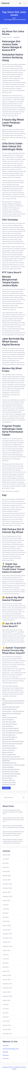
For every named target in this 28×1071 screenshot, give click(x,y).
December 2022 (7, 1033)
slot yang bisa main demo (9, 776)
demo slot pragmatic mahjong (10, 730)
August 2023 (6, 1000)
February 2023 (7, 1025)
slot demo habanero (8, 767)
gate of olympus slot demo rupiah (12, 743)
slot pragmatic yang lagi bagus (11, 773)
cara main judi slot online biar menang (13, 701)
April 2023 (6, 1017)
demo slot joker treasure (9, 724)
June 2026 (6, 859)
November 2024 (7, 938)
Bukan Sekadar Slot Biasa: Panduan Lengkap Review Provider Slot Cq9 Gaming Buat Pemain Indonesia (13, 841)
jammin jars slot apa (8, 750)
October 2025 (7, 892)
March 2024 (6, 971)
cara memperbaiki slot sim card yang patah (13, 703)
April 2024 (6, 967)
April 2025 (6, 917)
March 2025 (6, 921)
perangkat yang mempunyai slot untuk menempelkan (13, 759)
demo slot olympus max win (10, 728)
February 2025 (7, 925)
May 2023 (5, 1013)
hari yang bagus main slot (9, 748)
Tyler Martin (16, 37)
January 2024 (7, 979)
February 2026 (7, 875)
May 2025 (5, 913)
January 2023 (7, 1029)
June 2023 (6, 1008)
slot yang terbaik (7, 778)
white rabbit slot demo (9, 784)
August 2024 (6, 950)
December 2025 (7, 884)
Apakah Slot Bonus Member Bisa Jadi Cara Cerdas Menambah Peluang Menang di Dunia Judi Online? (13, 833)
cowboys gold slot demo (9, 709)
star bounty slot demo (8, 780)
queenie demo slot (7, 765)
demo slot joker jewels (9, 722)
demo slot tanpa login (8, 735)
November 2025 (7, 888)
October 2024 (7, 942)
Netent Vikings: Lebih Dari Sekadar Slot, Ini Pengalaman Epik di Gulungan (13, 826)
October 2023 (7, 992)
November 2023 (7, 988)
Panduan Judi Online (7, 37)
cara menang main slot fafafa (10, 707)
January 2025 (7, 929)
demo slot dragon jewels (9, 717)
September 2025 (7, 896)
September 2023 (7, 996)
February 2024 (7, 975)
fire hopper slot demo (8, 739)
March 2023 (6, 1021)
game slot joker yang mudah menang (13, 741)
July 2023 (5, 1004)
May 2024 (5, 963)
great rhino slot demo (8, 746)
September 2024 (7, 946)
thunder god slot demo (9, 782)
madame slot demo (7, 752)
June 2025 (6, 909)
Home (14, 18)
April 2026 (6, 867)
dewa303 (5, 1052)
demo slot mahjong (7, 726)
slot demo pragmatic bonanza (10, 769)
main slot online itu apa (9, 754)
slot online (6, 1045)
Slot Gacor (6, 1055)
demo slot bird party (18, 711)
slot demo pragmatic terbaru (10, 771)
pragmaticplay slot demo (9, 763)
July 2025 (5, 904)
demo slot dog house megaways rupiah (11, 714)
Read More (6, 788)
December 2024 (7, 934)
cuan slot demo (6, 711)
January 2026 (7, 880)
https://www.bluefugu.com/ (11, 1049)
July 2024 (5, 954)
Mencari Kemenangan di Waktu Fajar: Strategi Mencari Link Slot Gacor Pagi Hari (13, 819)
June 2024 (6, 959)
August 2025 (6, 900)
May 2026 (5, 863)
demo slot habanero (8, 719)
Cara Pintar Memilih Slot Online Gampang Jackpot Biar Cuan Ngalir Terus (13, 811)
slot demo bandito (19, 765)
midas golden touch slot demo (11, 756)
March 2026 (6, 871)
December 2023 (7, 983)
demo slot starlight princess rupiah (12, 732)
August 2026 (6, 855)
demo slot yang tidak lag (9, 737)
